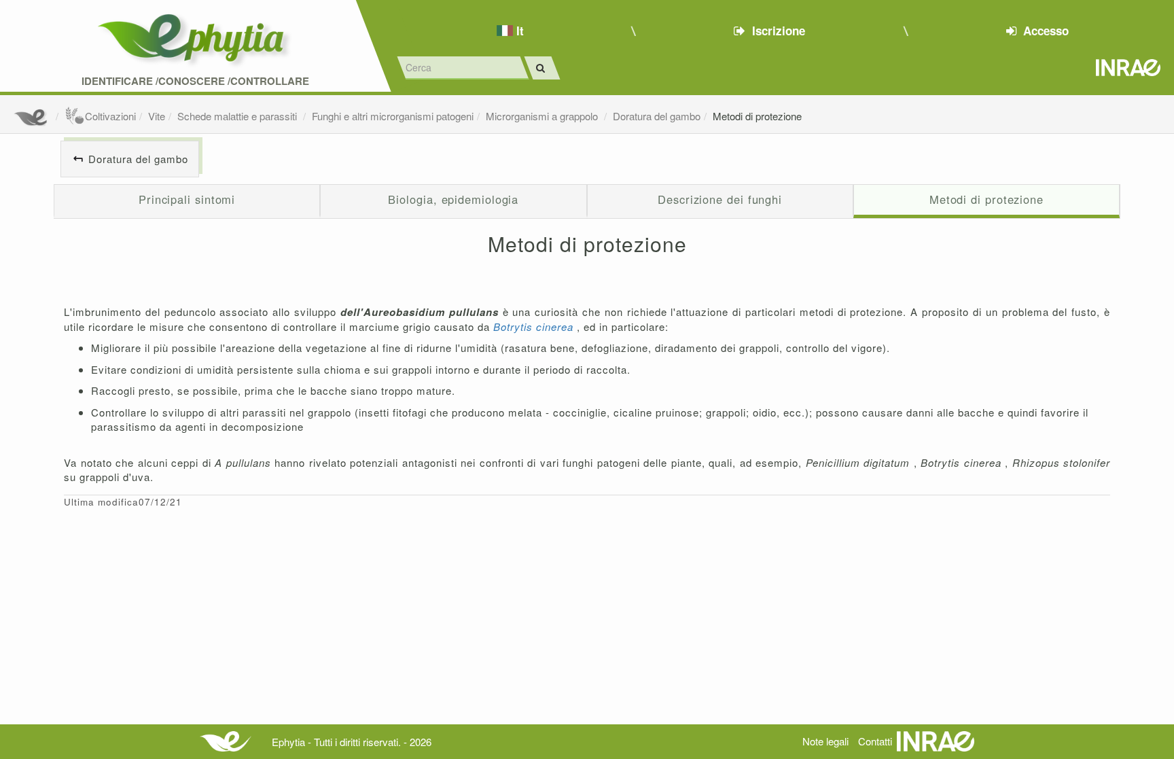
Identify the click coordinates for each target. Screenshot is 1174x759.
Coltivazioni (110, 116)
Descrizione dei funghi (720, 199)
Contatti (875, 741)
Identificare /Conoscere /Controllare (195, 81)
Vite (156, 116)
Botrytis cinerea (535, 326)
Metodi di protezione (757, 116)
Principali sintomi (187, 199)
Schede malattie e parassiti (238, 116)
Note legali (825, 741)
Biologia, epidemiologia (453, 199)
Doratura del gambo (656, 116)
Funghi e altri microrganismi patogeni (393, 116)
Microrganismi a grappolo (543, 116)
